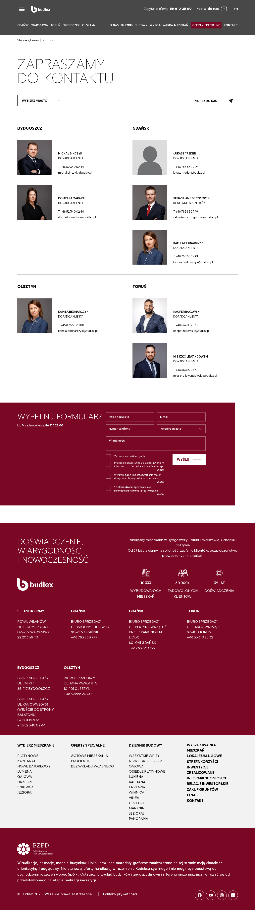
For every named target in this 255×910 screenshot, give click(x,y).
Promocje (80, 760)
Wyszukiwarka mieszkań (169, 25)
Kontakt (231, 25)
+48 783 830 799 (84, 637)
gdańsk (23, 25)
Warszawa (39, 25)
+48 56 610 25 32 (200, 637)
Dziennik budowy (134, 25)
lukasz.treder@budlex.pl (189, 172)
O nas (114, 25)
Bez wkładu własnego (92, 766)
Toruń (55, 25)
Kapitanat (26, 760)
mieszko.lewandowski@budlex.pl (195, 375)
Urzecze (25, 782)
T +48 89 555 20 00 (71, 325)
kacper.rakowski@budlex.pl (191, 330)
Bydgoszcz (71, 25)
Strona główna (28, 40)
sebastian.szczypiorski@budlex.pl (195, 217)
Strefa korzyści (202, 761)
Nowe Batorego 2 (33, 766)
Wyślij (183, 459)
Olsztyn (88, 25)
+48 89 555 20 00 (78, 693)
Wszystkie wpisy (144, 755)
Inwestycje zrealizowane (200, 769)
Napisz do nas (206, 101)
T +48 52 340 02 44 (71, 166)
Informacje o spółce (207, 778)
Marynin (137, 808)
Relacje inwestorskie (207, 783)
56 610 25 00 (54, 425)
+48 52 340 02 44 (31, 725)
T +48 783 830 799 (185, 166)
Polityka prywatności (120, 894)
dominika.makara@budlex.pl (77, 217)
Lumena (24, 771)
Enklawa (25, 787)
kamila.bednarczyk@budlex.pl (193, 262)
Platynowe (27, 755)
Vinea (134, 797)
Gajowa (24, 776)
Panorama (138, 818)
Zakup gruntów (202, 789)
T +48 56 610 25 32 (185, 325)
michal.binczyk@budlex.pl (75, 172)
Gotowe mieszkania (89, 755)
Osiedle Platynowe (147, 771)
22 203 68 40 (27, 637)
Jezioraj (25, 792)
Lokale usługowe (204, 756)
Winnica (136, 792)
